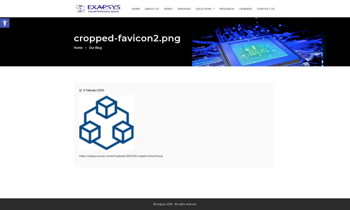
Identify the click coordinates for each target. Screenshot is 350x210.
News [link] (168, 8)
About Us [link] (152, 8)
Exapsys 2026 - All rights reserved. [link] (176, 204)
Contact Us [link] (266, 8)
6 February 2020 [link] (93, 90)
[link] (4, 23)
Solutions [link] (204, 8)
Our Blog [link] (95, 48)
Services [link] (184, 8)
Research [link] (226, 8)
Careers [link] (245, 8)
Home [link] (136, 8)
